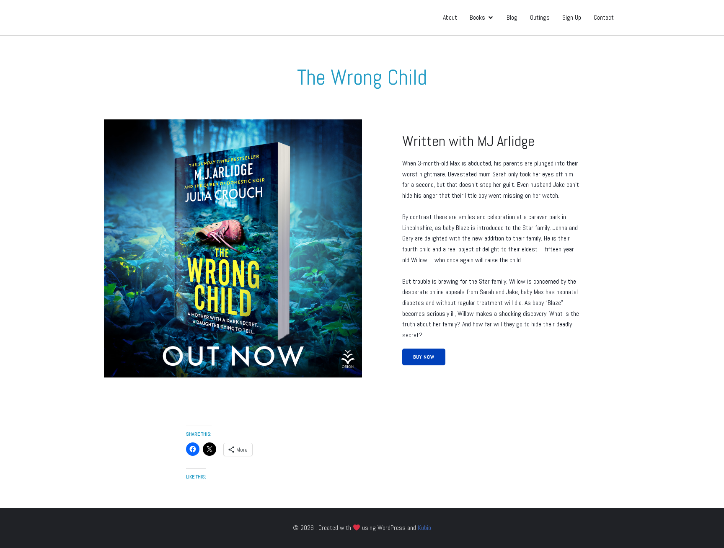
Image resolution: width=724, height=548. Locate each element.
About (450, 17)
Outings (540, 17)
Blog (512, 17)
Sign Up (571, 17)
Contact (604, 17)
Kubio (424, 527)
